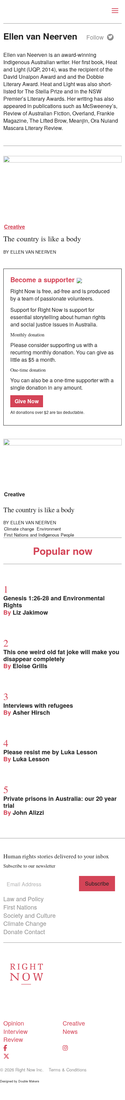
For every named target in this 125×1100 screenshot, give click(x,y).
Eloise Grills (30, 666)
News (70, 1031)
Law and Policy (23, 898)
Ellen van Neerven (33, 252)
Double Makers (28, 1081)
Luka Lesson (31, 759)
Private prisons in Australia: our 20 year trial (60, 802)
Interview (15, 1031)
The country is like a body (42, 238)
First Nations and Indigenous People (39, 535)
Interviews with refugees (38, 705)
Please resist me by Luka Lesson (50, 752)
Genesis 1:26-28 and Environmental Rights (54, 601)
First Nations (20, 907)
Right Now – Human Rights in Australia (62, 11)
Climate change (19, 529)
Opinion (13, 1023)
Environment (49, 529)
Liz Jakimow (30, 612)
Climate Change (24, 923)
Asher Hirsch (31, 712)
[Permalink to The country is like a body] (62, 188)
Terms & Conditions (68, 1070)
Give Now (27, 401)
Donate (13, 931)
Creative (14, 226)
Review (13, 1039)
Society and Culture (29, 915)
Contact (34, 931)
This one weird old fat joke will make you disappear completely (61, 655)
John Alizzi (28, 812)
